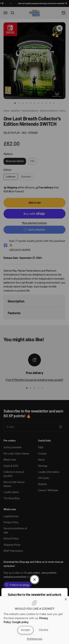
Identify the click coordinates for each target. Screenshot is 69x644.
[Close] (66, 599)
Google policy (20, 622)
